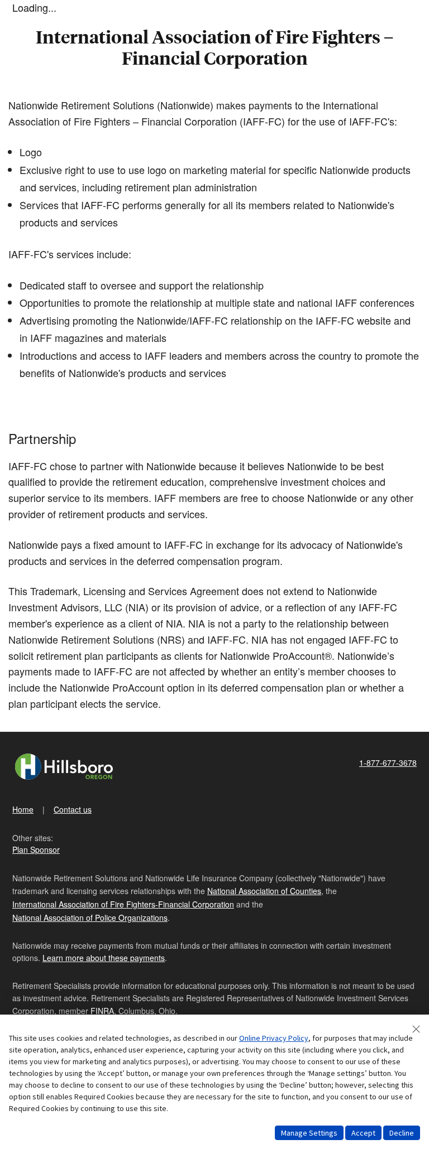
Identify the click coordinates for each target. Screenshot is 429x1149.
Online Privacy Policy (273, 1038)
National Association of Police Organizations (90, 917)
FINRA (102, 1010)
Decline (401, 1133)
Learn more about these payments (103, 957)
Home (23, 809)
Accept (363, 1133)
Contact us (73, 809)
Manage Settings (309, 1133)
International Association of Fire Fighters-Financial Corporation (123, 904)
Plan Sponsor (36, 849)
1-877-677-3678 (388, 762)
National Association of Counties (264, 890)
